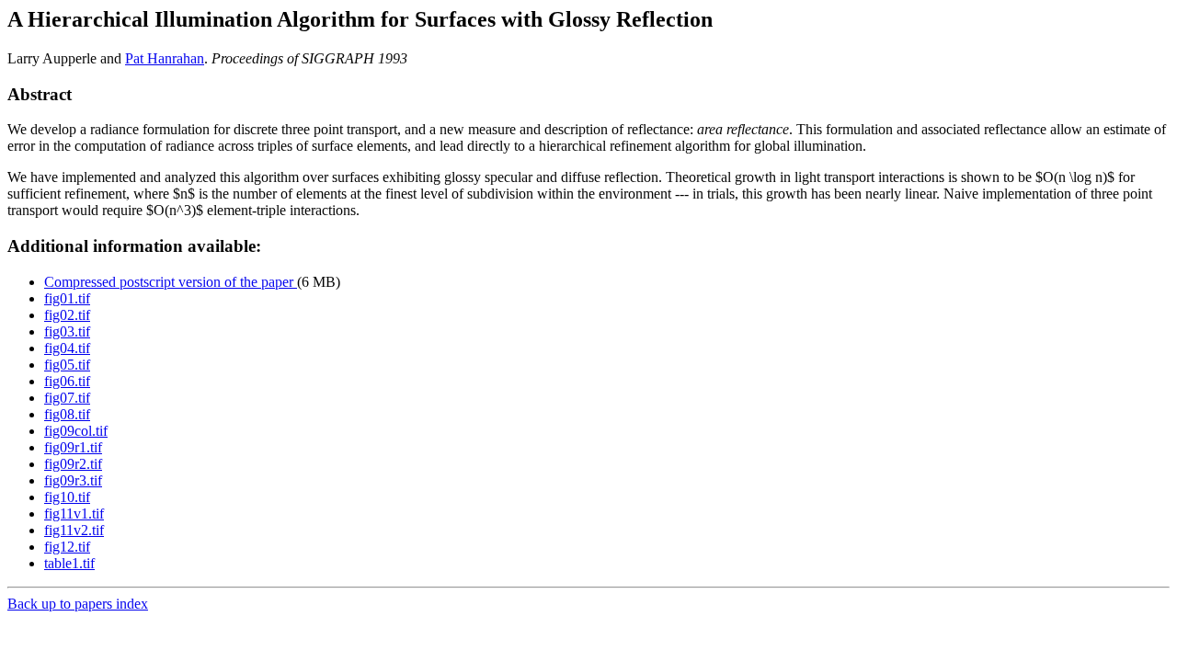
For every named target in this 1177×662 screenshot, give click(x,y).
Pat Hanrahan (164, 58)
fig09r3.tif (73, 480)
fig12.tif (67, 546)
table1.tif (69, 563)
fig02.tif (67, 315)
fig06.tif (67, 381)
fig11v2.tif (74, 530)
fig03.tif (67, 331)
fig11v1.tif (74, 513)
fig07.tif (67, 397)
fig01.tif (67, 298)
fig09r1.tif (73, 447)
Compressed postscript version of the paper (170, 282)
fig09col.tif (76, 431)
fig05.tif (67, 364)
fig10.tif (67, 497)
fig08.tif (67, 414)
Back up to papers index (77, 603)
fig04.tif (67, 348)
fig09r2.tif (73, 464)
